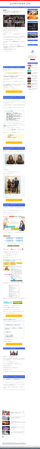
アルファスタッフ (7, 165)
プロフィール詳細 (33, 59)
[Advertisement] (14, 58)
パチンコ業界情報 (25, 7)
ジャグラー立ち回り (11, 7)
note (20, 7)
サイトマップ (29, 7)
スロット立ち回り (17, 7)
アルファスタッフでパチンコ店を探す (14, 91)
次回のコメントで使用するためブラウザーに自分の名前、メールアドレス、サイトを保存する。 (13, 442)
